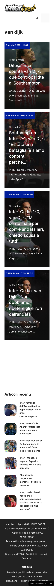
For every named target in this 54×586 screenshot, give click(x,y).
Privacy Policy (27, 580)
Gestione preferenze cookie (41, 583)
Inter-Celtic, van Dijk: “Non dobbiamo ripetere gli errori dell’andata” (25, 302)
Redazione (11, 580)
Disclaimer (42, 580)
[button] (37, 17)
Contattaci (27, 558)
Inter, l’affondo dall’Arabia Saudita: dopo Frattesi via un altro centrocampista (30, 409)
